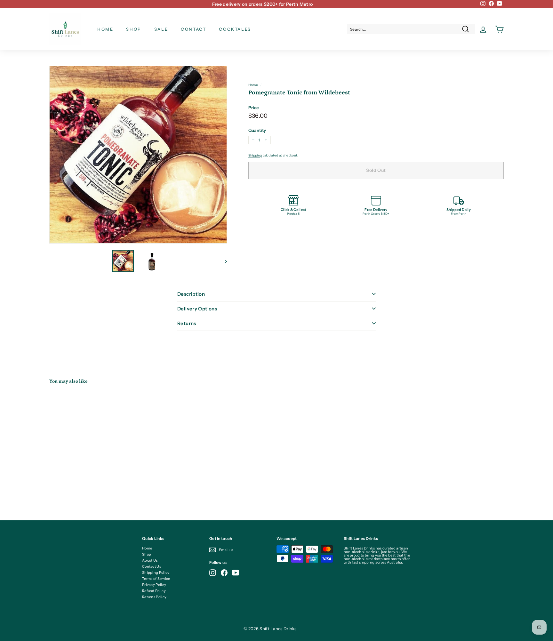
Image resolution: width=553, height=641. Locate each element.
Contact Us (151, 566)
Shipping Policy (156, 572)
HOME (105, 29)
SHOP (133, 29)
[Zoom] (138, 154)
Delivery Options (197, 309)
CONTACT (193, 29)
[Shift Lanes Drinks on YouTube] (235, 572)
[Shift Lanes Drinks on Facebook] (224, 572)
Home (253, 85)
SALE (161, 29)
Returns (186, 323)
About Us (149, 560)
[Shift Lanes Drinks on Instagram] (212, 572)
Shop (146, 554)
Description (191, 294)
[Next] (223, 261)
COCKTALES (235, 29)
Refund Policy (154, 591)
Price (253, 108)
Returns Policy (154, 597)
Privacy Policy (154, 584)
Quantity (257, 130)
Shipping (255, 155)
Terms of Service (156, 578)
